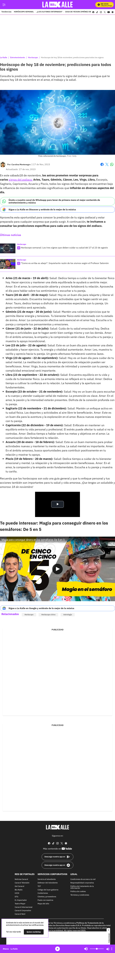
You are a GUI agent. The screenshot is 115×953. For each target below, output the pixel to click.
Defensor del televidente (48, 883)
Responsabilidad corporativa (82, 883)
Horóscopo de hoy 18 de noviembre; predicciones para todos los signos (72, 57)
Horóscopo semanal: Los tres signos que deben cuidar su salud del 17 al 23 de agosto (64, 247)
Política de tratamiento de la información (82, 887)
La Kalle (3, 57)
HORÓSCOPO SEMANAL (24, 12)
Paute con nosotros (45, 900)
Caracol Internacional (23, 907)
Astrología (67, 614)
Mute (86, 948)
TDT (39, 886)
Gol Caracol (19, 886)
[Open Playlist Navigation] (111, 948)
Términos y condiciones (79, 895)
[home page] (57, 4)
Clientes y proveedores (47, 897)
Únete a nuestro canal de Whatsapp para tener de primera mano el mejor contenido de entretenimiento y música (54, 201)
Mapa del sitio (43, 904)
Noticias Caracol (21, 879)
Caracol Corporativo (23, 911)
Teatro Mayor (20, 904)
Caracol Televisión (22, 883)
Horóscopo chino (48, 614)
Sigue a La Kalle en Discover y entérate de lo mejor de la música (42, 209)
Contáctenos (43, 893)
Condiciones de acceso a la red (83, 879)
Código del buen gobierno (48, 890)
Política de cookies (78, 891)
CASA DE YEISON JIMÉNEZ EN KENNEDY (82, 12)
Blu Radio (18, 890)
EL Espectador (21, 900)
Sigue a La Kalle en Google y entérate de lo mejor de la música (41, 608)
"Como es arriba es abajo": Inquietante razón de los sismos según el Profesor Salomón (65, 263)
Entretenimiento (17, 57)
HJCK (17, 893)
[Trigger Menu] (3, 4)
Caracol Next (20, 914)
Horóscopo (33, 57)
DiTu (16, 897)
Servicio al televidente (47, 879)
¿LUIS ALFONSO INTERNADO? (49, 12)
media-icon (57, 948)
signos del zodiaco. (21, 179)
